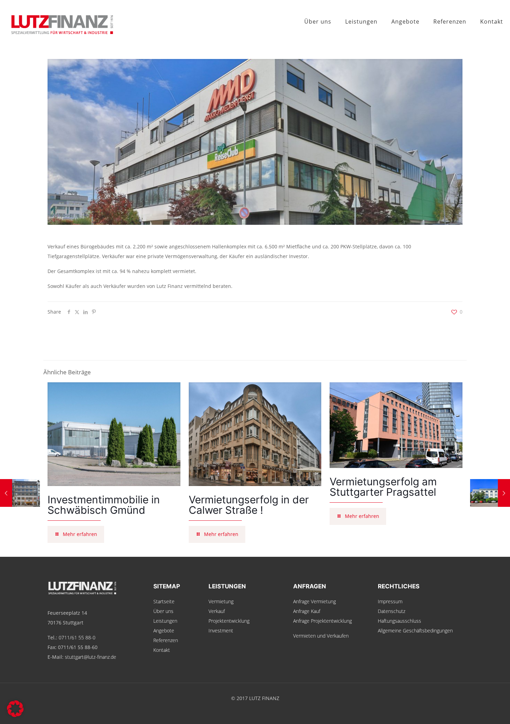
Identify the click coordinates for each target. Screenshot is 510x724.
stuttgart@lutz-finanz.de (90, 657)
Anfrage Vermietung (314, 601)
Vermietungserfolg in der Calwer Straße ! (249, 504)
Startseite (164, 601)
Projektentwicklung (229, 620)
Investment (221, 630)
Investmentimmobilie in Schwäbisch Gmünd (104, 504)
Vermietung (221, 601)
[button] (15, 708)
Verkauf (217, 611)
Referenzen (165, 640)
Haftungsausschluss (399, 620)
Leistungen (165, 620)
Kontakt (161, 650)
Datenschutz (391, 611)
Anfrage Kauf (306, 611)
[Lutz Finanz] (57, 21)
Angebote (163, 630)
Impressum (390, 601)
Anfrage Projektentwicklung (322, 620)
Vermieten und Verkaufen (321, 635)
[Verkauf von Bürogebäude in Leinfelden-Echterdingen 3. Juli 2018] (490, 493)
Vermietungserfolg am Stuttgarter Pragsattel (383, 486)
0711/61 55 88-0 (77, 637)
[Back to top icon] (476, 709)
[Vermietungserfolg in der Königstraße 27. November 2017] (20, 493)
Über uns (163, 611)
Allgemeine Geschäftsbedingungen (415, 630)
